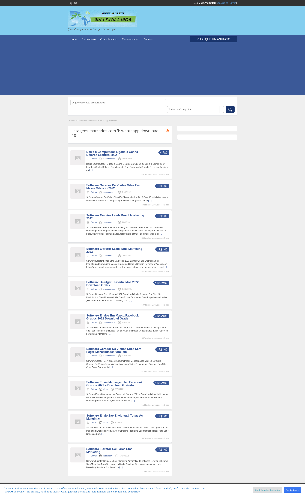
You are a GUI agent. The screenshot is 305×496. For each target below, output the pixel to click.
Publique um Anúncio (213, 39)
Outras (94, 159)
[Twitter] (75, 2)
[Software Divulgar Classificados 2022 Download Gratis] (77, 295)
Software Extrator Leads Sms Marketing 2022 (114, 250)
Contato (148, 39)
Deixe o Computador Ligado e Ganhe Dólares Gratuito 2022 (112, 153)
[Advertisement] (152, 70)
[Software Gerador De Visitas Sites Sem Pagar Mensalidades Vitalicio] (77, 361)
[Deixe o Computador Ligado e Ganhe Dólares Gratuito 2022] (77, 164)
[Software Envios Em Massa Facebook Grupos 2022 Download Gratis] (77, 328)
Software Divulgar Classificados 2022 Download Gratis (112, 283)
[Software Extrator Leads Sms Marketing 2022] (77, 261)
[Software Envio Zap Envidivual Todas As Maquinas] (77, 428)
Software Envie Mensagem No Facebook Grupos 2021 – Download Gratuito (114, 384)
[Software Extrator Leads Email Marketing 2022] (77, 228)
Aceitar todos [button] (292, 490)
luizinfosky (107, 456)
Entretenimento (130, 39)
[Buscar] (230, 109)
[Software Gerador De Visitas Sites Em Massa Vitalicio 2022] (77, 198)
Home (74, 39)
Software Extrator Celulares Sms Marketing (109, 450)
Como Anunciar (108, 39)
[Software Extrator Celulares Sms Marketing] (77, 462)
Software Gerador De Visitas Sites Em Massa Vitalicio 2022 (113, 187)
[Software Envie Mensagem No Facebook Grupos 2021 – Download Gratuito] (77, 395)
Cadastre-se (222, 3)
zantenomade (109, 159)
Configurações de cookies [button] (267, 490)
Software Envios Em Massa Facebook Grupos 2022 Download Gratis (112, 317)
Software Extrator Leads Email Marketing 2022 (115, 217)
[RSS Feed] (70, 2)
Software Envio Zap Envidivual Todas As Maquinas (114, 417)
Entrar (233, 3)
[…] (90, 170)
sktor (105, 389)
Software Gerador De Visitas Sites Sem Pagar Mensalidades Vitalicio (113, 350)
